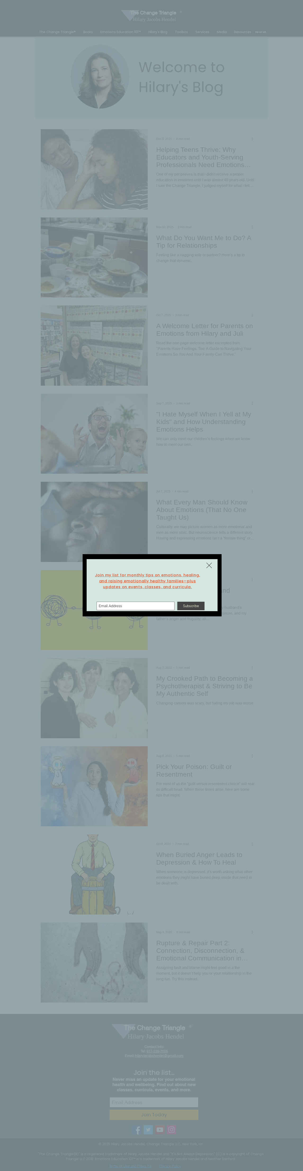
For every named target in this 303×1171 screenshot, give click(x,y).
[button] (209, 565)
